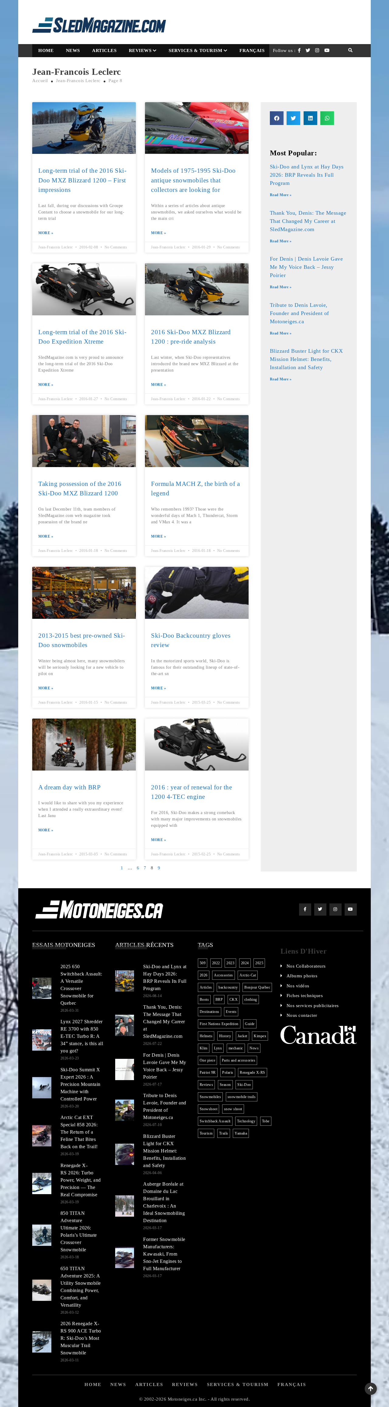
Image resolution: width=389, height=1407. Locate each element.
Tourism (206, 1133)
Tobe (266, 1121)
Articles (104, 50)
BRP (219, 999)
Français (251, 50)
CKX (233, 999)
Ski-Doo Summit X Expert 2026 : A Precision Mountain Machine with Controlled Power (80, 1084)
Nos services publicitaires (313, 1005)
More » (45, 233)
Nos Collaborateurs (306, 966)
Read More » (281, 195)
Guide (250, 1024)
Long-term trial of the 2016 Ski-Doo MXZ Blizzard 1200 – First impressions (82, 180)
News (73, 50)
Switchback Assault (215, 1121)
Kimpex (260, 1036)
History (225, 1036)
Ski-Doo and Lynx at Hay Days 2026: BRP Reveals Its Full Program (307, 175)
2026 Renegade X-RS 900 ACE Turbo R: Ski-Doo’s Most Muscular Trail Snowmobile (80, 1338)
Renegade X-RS (252, 1072)
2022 (216, 963)
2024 (245, 963)
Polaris (227, 1072)
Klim (204, 1048)
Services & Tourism (195, 50)
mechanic (236, 1048)
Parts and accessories (239, 1060)
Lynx (218, 1048)
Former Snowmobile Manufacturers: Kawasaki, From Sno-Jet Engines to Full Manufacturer (164, 1254)
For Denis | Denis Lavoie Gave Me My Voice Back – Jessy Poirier (306, 267)
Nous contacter (302, 1015)
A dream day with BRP (69, 787)
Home (45, 50)
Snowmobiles (210, 1097)
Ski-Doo (244, 1085)
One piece (207, 1060)
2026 (204, 975)
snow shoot (233, 1109)
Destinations (209, 1012)
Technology (246, 1121)
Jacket (242, 1036)
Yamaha (241, 1133)
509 (203, 963)
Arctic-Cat (247, 975)
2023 (230, 963)
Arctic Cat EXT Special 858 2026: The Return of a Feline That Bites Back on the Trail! (79, 1132)
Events (231, 1012)
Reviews (140, 50)
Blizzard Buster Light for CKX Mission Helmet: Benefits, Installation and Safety (306, 359)
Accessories (223, 975)
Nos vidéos (298, 985)
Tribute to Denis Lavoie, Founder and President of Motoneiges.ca (299, 313)
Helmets (206, 1036)
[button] (277, 118)
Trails (223, 1133)
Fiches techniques (305, 995)
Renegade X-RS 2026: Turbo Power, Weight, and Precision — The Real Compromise (80, 1180)
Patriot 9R (208, 1072)
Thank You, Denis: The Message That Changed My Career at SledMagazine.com (308, 221)
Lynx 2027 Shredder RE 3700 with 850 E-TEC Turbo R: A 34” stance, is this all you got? (81, 1036)
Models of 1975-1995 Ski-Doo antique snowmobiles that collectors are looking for (193, 180)
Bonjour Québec (257, 987)
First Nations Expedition (219, 1024)
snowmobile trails (242, 1097)
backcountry (228, 987)
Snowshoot (209, 1109)
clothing (250, 999)
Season (225, 1085)
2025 (259, 963)
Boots (204, 999)
